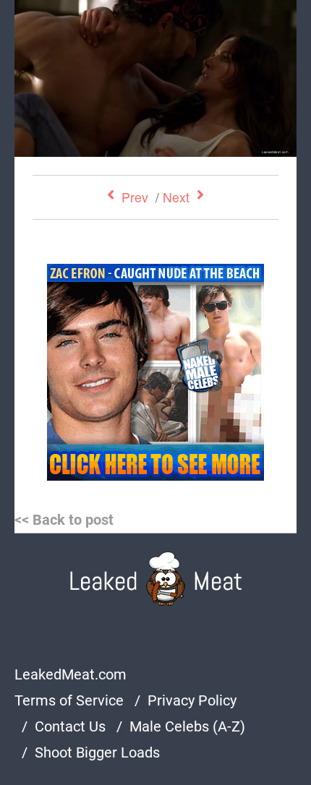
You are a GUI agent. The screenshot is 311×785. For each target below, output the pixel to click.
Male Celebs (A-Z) (187, 726)
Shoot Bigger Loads (97, 752)
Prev (135, 197)
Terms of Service (69, 700)
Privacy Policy (192, 700)
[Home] (155, 578)
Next (176, 197)
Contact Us (70, 726)
